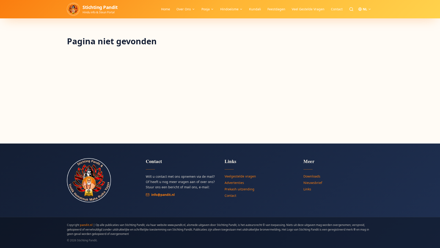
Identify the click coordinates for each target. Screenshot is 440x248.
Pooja (205, 9)
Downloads (311, 176)
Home (165, 9)
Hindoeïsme (229, 9)
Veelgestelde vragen (240, 176)
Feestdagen (276, 9)
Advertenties (234, 182)
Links (307, 189)
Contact (337, 9)
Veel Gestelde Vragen (308, 9)
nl (365, 9)
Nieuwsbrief (312, 182)
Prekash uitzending (239, 189)
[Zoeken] (351, 9)
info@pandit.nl (163, 194)
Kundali (255, 9)
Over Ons (183, 9)
